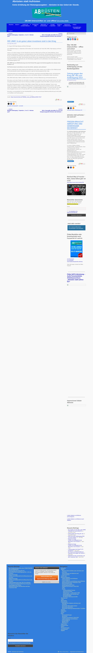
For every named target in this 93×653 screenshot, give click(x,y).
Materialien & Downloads (43, 25)
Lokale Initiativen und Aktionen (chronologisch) (74, 516)
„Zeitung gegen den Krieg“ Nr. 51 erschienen (19, 582)
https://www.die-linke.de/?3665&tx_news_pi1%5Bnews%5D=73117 (26, 97)
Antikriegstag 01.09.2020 (68, 585)
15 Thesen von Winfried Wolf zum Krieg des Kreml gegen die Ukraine (76, 552)
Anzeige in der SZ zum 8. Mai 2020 (70, 586)
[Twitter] (70, 39)
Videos (74, 24)
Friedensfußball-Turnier (69, 590)
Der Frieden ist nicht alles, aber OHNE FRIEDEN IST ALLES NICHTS (77, 530)
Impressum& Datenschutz (67, 25)
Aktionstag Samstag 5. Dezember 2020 (71, 582)
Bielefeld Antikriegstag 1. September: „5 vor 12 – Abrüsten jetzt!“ (20, 35)
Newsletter (64, 616)
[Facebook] (68, 39)
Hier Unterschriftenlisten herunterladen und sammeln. (76, 227)
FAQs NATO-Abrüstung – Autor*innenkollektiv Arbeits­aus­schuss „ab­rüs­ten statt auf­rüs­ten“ (76, 277)
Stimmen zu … (65, 622)
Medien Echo (65, 621)
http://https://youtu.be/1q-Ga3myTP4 (75, 182)
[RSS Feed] (77, 39)
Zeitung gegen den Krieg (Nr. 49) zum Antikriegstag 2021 (75, 75)
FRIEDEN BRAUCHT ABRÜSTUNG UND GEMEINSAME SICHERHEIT (75, 125)
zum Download (70, 259)
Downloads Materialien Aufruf (69, 605)
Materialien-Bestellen (67, 607)
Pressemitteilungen (67, 615)
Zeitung (72, 110)
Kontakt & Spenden (52, 25)
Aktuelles (11, 24)
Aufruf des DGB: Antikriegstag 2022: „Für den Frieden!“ (76, 537)
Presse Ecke (59, 25)
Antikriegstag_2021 (78, 110)
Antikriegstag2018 (15, 105)
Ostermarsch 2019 (67, 591)
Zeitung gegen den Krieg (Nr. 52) (75, 533)
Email (68, 206)
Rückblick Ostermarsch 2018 (70, 596)
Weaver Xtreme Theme (64, 651)
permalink (21, 105)
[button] (9, 104)
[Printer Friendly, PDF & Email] (58, 100)
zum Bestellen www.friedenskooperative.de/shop (75, 261)
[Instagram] (73, 39)
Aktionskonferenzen (67, 583)
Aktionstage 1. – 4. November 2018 (71, 592)
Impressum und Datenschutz (77, 651)
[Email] (75, 39)
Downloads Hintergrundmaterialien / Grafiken (73, 608)
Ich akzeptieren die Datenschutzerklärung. (72, 212)
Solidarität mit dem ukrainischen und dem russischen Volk (76, 556)
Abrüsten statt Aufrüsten (26, 1)
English (11, 30)
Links (63, 587)
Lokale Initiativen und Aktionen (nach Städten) (73, 581)
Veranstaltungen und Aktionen (77, 28)
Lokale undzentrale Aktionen (25, 25)
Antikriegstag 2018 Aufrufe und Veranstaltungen (71, 595)
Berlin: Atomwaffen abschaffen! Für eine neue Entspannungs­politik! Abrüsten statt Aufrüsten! (51, 35)
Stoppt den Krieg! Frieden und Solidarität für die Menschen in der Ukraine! (75, 540)
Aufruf (16, 24)
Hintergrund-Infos (35, 25)
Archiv (63, 589)
